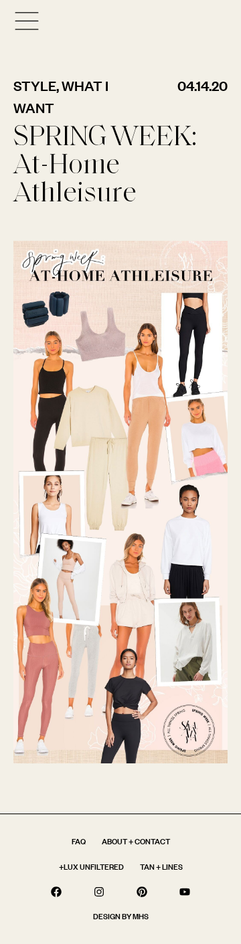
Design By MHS (121, 916)
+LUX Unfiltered (91, 867)
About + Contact (136, 841)
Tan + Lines (161, 867)
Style (34, 85)
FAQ (79, 841)
